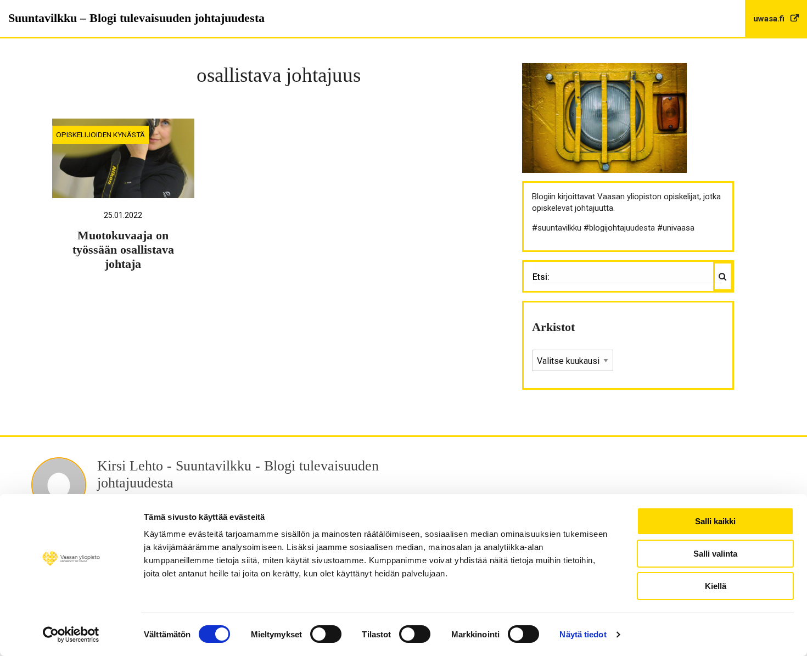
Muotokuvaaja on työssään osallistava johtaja (123, 250)
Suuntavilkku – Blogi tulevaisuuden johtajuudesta (136, 18)
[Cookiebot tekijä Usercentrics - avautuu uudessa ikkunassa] (71, 634)
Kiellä (715, 586)
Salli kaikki (715, 521)
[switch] (325, 634)
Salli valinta (715, 553)
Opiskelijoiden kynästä (100, 134)
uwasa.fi (770, 19)
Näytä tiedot (582, 634)
